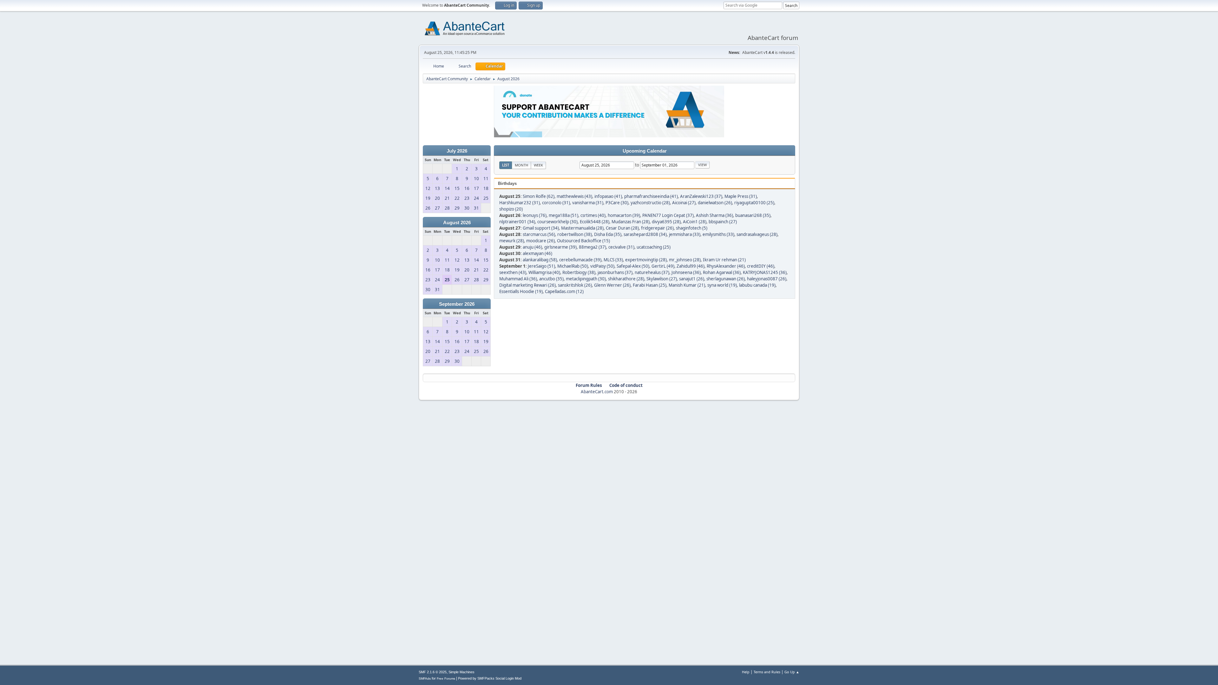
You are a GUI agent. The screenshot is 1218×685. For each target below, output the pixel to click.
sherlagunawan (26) (725, 279)
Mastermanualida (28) (582, 228)
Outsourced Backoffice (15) (583, 241)
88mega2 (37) (592, 247)
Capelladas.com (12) (564, 291)
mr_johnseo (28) (685, 260)
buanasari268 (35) (752, 215)
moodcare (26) (540, 241)
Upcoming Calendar (645, 150)
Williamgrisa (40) (544, 272)
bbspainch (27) (723, 222)
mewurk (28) (511, 241)
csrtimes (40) (593, 215)
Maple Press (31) (740, 196)
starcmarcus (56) (539, 234)
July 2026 (457, 150)
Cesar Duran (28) (622, 228)
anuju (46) (532, 247)
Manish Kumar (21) (687, 285)
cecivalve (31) (621, 247)
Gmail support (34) (541, 228)
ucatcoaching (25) (654, 247)
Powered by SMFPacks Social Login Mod (489, 678)
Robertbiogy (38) (578, 272)
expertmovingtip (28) (646, 260)
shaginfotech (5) (691, 228)
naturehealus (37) (652, 272)
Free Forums (446, 678)
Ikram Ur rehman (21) (724, 260)
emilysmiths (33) (718, 234)
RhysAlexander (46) (726, 266)
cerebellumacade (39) (580, 260)
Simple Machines (462, 672)
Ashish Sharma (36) (714, 215)
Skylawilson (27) (661, 279)
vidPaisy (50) (602, 266)
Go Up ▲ (791, 671)
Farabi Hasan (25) (649, 285)
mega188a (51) (563, 215)
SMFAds (425, 678)
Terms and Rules (767, 671)
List (505, 165)
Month (521, 165)
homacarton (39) (624, 215)
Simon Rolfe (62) (538, 196)
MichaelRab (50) (572, 266)
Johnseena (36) (686, 272)
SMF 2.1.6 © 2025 (433, 672)
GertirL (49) (663, 266)
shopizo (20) (511, 209)
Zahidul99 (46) (690, 266)
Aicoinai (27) (684, 203)
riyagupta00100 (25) (754, 203)
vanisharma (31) (587, 203)
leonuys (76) (535, 215)
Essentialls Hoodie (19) (521, 291)
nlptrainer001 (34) (517, 222)
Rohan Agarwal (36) (722, 272)
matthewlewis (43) (574, 196)
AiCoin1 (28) (694, 222)
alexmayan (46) (537, 253)
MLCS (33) (613, 260)
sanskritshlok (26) (575, 285)
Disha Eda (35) (607, 234)
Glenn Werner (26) (612, 285)
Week (538, 165)
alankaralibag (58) (540, 260)
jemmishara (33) (684, 234)
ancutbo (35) (551, 279)
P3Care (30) (617, 203)
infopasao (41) (608, 196)
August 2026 (457, 222)
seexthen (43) (512, 272)
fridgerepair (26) (657, 228)
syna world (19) (722, 285)
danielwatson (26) (715, 203)
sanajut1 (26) (691, 279)
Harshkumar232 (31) (519, 203)
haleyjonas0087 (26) (766, 279)
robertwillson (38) (574, 234)
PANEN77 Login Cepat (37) (668, 215)
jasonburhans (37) (615, 272)
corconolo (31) (556, 203)
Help (746, 671)
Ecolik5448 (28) (594, 222)
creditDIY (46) (760, 266)
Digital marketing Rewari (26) (527, 285)
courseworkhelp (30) (557, 222)
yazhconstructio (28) (650, 203)
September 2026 (457, 304)
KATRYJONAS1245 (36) (765, 272)
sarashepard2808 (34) (645, 234)
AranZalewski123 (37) (701, 196)
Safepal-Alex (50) (633, 266)
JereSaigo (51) (541, 266)
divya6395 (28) (666, 222)
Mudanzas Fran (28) (631, 222)
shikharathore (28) (626, 279)
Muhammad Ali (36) (518, 279)
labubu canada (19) (757, 285)
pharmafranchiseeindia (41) (651, 196)
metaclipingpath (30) (586, 279)
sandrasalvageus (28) (757, 234)
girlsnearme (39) (560, 247)
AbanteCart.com (597, 392)
